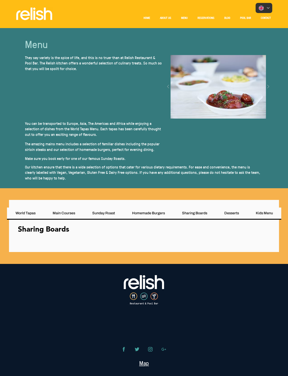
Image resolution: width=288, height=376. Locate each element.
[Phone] (123, 349)
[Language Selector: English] (264, 8)
